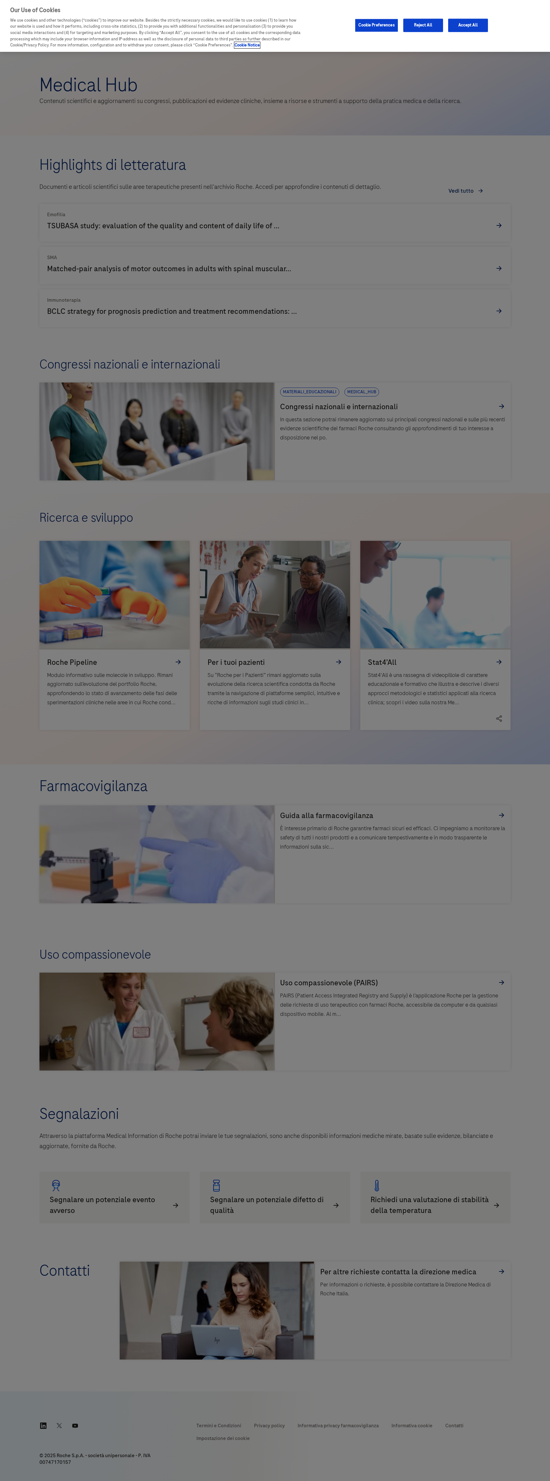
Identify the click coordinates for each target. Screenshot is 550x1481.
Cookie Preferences (376, 25)
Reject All (423, 25)
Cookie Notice (247, 45)
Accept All (468, 25)
